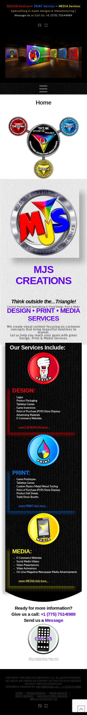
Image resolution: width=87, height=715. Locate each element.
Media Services (58, 693)
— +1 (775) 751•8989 (70, 687)
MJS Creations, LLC (48, 687)
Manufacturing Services (52, 696)
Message (54, 620)
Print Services (24, 696)
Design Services (36, 693)
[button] (43, 89)
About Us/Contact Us (43, 699)
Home (19, 693)
